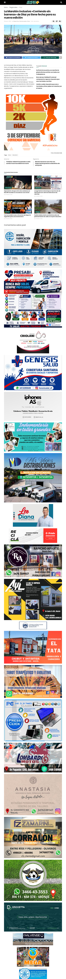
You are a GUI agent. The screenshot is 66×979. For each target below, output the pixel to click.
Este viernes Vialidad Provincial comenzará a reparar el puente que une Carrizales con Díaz (47, 79)
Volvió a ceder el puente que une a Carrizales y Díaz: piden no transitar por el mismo (49, 86)
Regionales (13, 7)
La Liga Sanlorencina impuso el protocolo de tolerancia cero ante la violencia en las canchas (47, 192)
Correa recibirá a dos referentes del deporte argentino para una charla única (17, 215)
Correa (7, 212)
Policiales (8, 187)
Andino (38, 212)
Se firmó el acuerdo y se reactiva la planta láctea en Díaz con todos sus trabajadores (47, 72)
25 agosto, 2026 (8, 194)
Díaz (20, 7)
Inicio (6, 7)
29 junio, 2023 (7, 21)
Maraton (15, 155)
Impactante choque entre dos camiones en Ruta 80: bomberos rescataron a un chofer (17, 191)
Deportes (16, 21)
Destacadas (23, 21)
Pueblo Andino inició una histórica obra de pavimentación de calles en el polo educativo (47, 215)
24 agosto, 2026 (8, 218)
